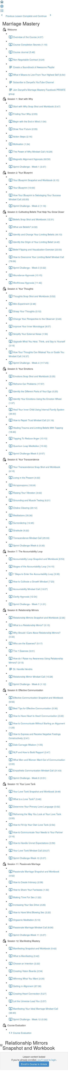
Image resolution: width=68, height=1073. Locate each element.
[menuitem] (2, 7)
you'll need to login (46, 1059)
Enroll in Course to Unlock (34, 1064)
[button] (2, 2)
